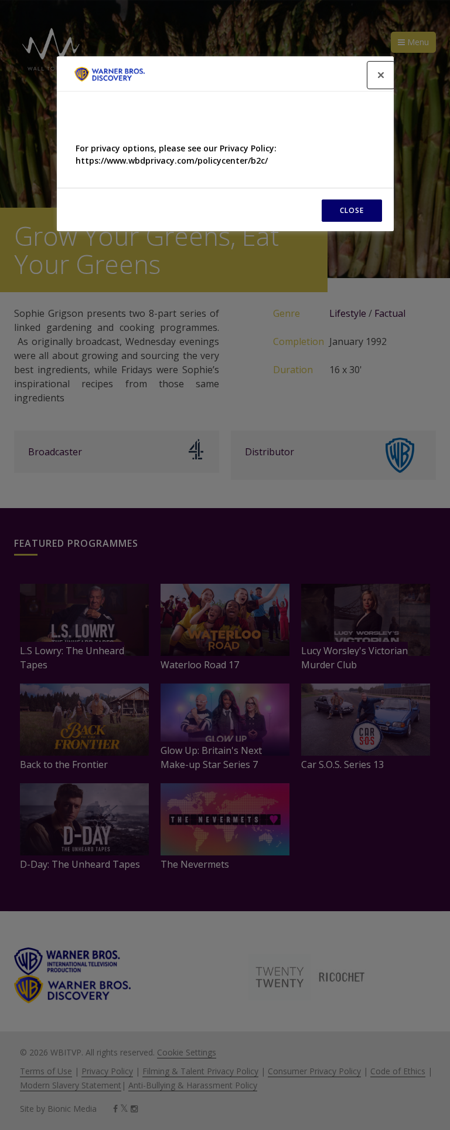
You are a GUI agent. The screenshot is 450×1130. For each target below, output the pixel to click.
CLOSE (352, 210)
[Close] (381, 75)
